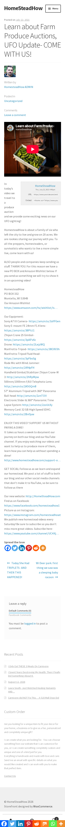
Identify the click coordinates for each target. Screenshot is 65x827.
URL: (30, 194)
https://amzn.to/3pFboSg (20, 358)
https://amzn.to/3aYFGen (44, 321)
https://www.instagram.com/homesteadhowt (32, 515)
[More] (43, 548)
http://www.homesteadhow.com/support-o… (32, 460)
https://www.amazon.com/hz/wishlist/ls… (30, 307)
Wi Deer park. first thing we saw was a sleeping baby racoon (47, 570)
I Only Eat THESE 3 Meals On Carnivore (28, 666)
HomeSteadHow (23, 8)
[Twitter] (15, 548)
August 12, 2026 (16, 682)
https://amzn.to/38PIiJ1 (19, 330)
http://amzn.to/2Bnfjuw (19, 414)
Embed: (29, 200)
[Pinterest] (29, 548)
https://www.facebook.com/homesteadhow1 (32, 505)
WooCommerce (42, 806)
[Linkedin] (22, 548)
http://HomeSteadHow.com (43, 496)
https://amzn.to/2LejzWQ (29, 344)
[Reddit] (36, 548)
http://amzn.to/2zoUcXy (37, 405)
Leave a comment (15, 115)
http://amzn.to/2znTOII (32, 395)
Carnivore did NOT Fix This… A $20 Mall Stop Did (33, 697)
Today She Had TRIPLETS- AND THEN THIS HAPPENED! (18, 570)
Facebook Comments (20, 615)
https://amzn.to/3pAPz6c (20, 339)
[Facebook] (8, 548)
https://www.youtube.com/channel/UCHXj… (31, 533)
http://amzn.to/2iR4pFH (19, 367)
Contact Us (10, 776)
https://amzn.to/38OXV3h (44, 349)
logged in (30, 623)
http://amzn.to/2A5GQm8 (20, 386)
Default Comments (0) (20, 610)
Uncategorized (13, 101)
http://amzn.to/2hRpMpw (23, 377)
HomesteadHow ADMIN (18, 87)
